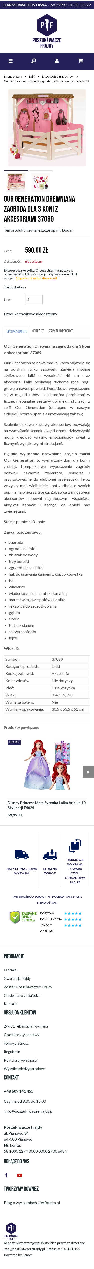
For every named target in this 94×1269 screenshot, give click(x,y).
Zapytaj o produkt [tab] (61, 331)
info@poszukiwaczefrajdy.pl (24, 1249)
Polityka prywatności (20, 1060)
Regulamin (12, 1052)
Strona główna (13, 76)
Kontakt (10, 1004)
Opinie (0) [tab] (38, 331)
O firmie (10, 970)
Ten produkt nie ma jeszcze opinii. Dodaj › (39, 230)
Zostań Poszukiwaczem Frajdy (28, 987)
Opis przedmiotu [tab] (17, 332)
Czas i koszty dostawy (21, 1035)
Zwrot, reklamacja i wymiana (26, 1026)
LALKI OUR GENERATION (58, 76)
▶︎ (88, 771)
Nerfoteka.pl (49, 1202)
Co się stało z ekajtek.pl (22, 995)
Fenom (28, 1255)
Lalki (32, 76)
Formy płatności (16, 1043)
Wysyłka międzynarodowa (25, 1069)
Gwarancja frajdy (17, 978)
